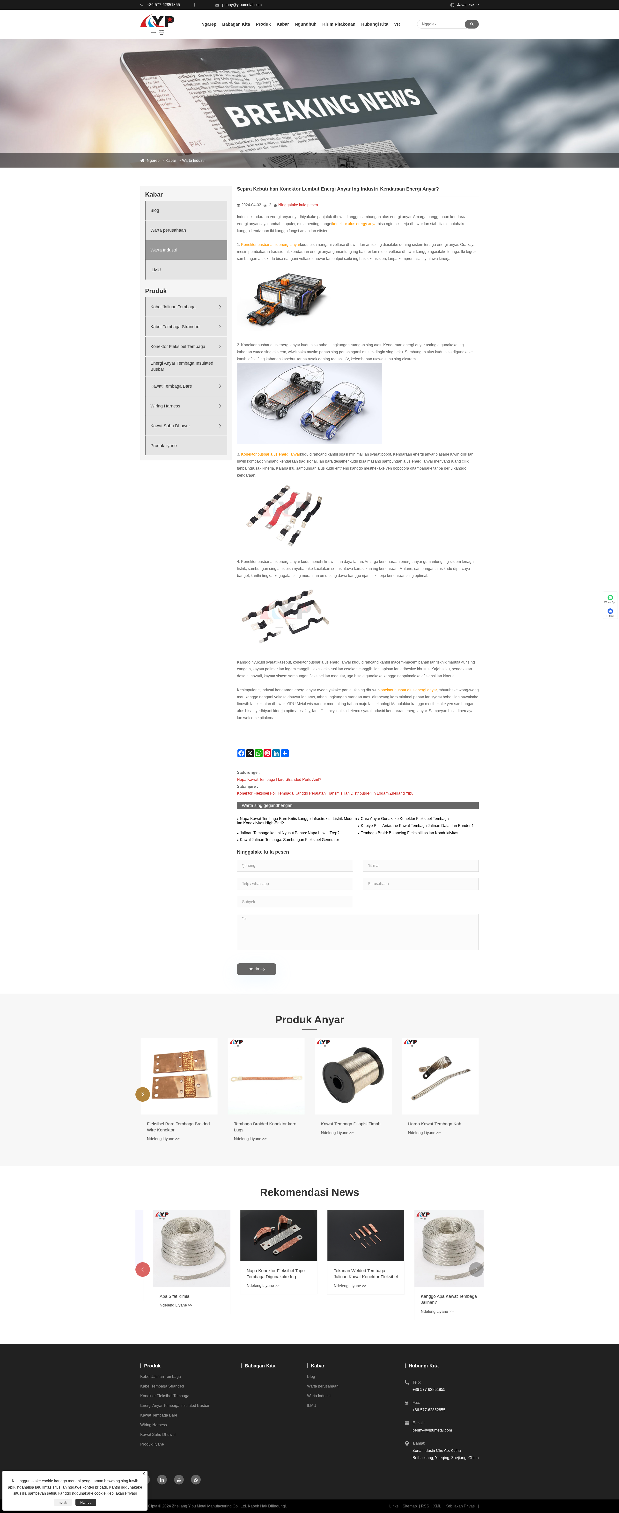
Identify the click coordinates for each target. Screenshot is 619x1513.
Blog (154, 210)
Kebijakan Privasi (460, 1506)
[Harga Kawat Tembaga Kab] (440, 1076)
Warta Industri (194, 160)
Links (393, 1506)
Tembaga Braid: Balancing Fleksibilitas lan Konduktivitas (409, 833)
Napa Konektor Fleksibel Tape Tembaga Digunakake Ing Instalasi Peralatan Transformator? (263, 1274)
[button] (142, 1094)
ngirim (257, 969)
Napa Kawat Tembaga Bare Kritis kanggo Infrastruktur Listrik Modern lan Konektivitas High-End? (297, 821)
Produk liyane (163, 445)
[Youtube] (179, 1479)
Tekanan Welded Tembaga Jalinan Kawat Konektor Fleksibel (353, 1273)
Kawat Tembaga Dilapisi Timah (350, 1124)
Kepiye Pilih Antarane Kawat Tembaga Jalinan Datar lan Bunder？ (417, 826)
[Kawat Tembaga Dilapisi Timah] (353, 1076)
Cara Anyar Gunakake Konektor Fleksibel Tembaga (405, 819)
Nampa (85, 1502)
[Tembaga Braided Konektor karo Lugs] (266, 1076)
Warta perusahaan (168, 230)
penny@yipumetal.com (242, 5)
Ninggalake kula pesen (298, 205)
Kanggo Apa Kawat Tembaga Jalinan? (436, 1299)
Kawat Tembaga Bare (171, 386)
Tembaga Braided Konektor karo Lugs (265, 1127)
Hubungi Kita (424, 1365)
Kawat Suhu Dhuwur (170, 425)
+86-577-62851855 (163, 5)
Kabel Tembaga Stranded (174, 326)
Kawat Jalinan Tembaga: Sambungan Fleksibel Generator (289, 840)
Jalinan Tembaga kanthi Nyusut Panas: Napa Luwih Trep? (289, 833)
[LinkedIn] (162, 1479)
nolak (63, 1502)
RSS (425, 1506)
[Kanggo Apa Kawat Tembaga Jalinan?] (440, 1248)
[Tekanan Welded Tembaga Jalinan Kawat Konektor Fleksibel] (353, 1235)
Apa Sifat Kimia (162, 1296)
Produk (152, 1365)
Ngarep (153, 160)
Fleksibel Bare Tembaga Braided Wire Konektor (178, 1127)
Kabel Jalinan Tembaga (173, 306)
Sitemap (410, 1506)
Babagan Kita (260, 1365)
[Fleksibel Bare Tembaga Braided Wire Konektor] (178, 1076)
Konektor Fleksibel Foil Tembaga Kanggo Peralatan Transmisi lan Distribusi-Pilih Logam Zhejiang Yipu (325, 793)
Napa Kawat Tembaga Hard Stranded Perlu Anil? (279, 779)
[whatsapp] (196, 1479)
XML (437, 1506)
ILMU (155, 269)
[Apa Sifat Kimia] (178, 1248)
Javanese (465, 5)
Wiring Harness (165, 406)
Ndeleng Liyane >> (163, 1139)
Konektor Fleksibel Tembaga (177, 346)
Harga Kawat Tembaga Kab (434, 1124)
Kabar (171, 160)
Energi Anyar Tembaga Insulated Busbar (181, 366)
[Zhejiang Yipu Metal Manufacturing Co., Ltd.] (157, 24)
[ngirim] (472, 24)
